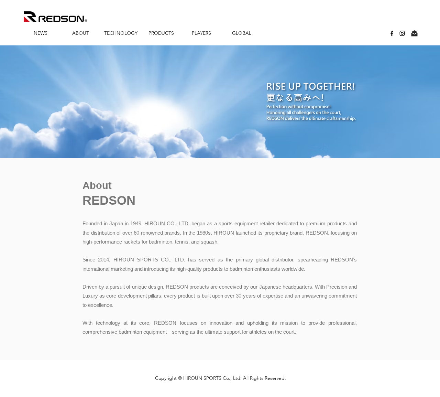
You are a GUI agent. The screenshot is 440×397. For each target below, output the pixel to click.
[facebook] (391, 33)
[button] (80, 33)
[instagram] (402, 33)
